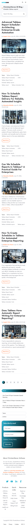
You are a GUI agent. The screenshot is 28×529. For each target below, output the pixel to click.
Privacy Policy (13, 439)
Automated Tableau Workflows (9, 299)
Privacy (10, 524)
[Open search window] (22, 2)
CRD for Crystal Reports (5, 503)
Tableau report (5, 85)
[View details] (21, 481)
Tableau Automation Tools (18, 85)
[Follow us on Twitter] (7, 481)
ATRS (19, 78)
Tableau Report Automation (8, 78)
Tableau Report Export (7, 80)
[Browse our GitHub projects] (16, 481)
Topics (4, 413)
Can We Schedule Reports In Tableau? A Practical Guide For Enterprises (13, 168)
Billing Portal (14, 506)
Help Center (14, 498)
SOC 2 (23, 524)
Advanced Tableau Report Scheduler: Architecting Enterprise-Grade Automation (11, 27)
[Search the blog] (24, 14)
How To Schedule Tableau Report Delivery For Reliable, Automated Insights (13, 97)
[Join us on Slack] (12, 481)
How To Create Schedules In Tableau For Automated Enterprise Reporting (13, 236)
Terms (4, 524)
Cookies (5, 439)
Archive (4, 416)
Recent (4, 390)
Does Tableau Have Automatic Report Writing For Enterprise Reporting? (13, 314)
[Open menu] (25, 2)
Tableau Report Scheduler (13, 75)
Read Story (6, 70)
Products (5, 487)
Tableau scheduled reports (8, 224)
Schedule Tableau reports (8, 82)
